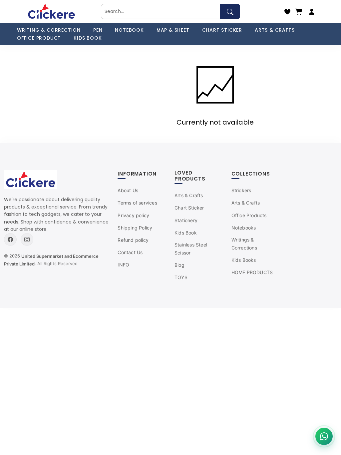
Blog (179, 265)
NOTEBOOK (129, 30)
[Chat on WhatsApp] (324, 436)
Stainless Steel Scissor (190, 248)
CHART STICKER (222, 30)
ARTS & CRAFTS (274, 30)
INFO (123, 264)
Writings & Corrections (244, 243)
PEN (97, 30)
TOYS (180, 277)
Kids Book (185, 232)
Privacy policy (133, 215)
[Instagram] (27, 239)
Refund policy (133, 240)
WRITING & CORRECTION (49, 30)
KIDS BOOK (88, 38)
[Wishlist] (287, 11)
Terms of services (137, 203)
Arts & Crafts (188, 195)
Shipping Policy (135, 227)
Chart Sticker (189, 208)
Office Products (249, 215)
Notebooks (243, 227)
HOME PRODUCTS (252, 272)
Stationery (185, 220)
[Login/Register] (311, 11)
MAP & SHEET (173, 30)
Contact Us (130, 252)
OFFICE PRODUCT (39, 38)
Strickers (241, 190)
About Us (128, 190)
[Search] (230, 11)
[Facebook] (10, 239)
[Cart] (299, 11)
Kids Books (243, 260)
